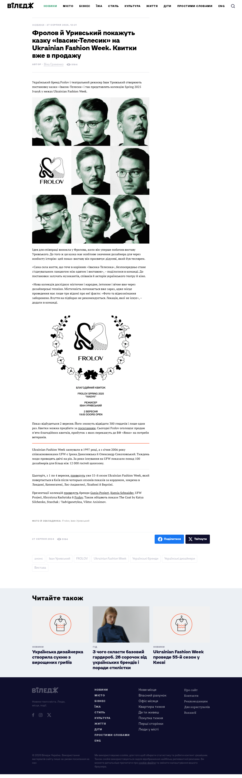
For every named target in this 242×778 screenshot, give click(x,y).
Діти (167, 6)
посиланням (87, 428)
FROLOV (82, 558)
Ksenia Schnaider (121, 493)
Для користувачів (197, 707)
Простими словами (195, 6)
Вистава (40, 568)
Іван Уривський (59, 558)
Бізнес (84, 6)
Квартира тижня (152, 707)
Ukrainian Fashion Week (110, 558)
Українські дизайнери (179, 558)
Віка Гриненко (54, 64)
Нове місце (147, 690)
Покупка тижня (151, 718)
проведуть (78, 475)
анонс (38, 558)
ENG (221, 6)
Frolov (78, 497)
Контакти (191, 695)
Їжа (99, 6)
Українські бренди (145, 558)
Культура (132, 6)
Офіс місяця (148, 701)
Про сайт (191, 690)
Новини (50, 6)
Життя (152, 6)
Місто (68, 6)
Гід (95, 647)
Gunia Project (99, 493)
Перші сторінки (151, 724)
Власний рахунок (152, 695)
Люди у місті (149, 729)
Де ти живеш (149, 712)
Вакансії (190, 712)
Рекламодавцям (196, 701)
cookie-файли (147, 762)
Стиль (113, 6)
